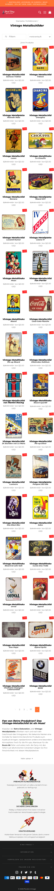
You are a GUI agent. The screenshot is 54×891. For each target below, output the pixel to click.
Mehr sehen (26, 759)
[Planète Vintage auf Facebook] (21, 872)
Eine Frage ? (27, 844)
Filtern (12, 36)
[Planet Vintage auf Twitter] (26, 872)
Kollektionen (31, 21)
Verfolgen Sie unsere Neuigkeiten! (27, 859)
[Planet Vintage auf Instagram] (16, 872)
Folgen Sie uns (27, 867)
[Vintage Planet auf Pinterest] (30, 872)
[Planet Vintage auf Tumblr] (35, 872)
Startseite (20, 21)
